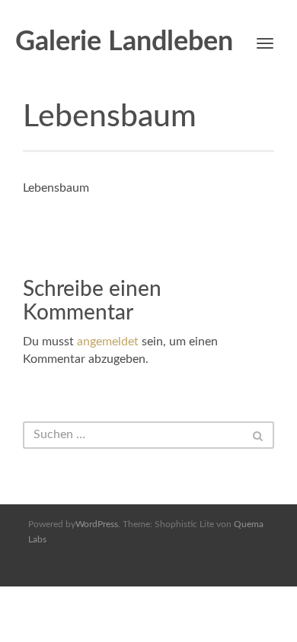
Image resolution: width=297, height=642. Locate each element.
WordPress (96, 524)
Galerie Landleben (124, 42)
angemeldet (108, 341)
